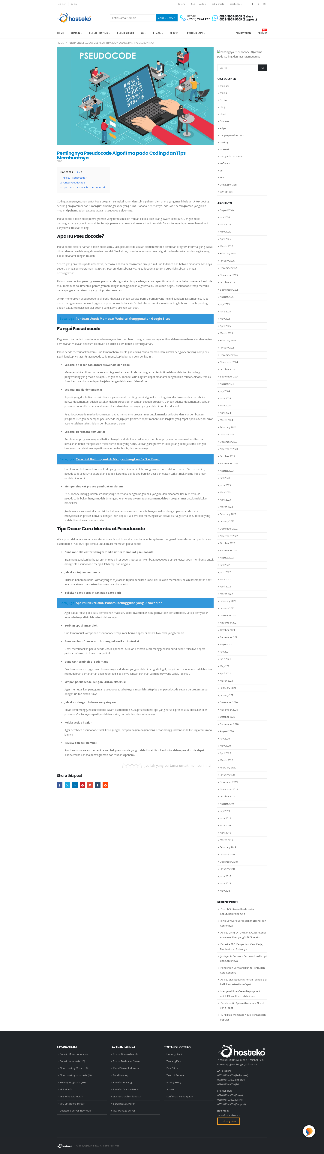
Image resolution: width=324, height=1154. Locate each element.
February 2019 (228, 847)
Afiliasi (202, 3)
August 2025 (227, 297)
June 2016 (225, 876)
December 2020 (229, 702)
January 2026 (227, 260)
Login (74, 3)
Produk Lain (195, 33)
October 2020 (227, 716)
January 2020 (227, 775)
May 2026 (225, 231)
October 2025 (227, 282)
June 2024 (225, 398)
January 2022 (227, 608)
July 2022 (225, 565)
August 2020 (227, 731)
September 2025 (229, 289)
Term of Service (175, 1075)
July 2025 (225, 304)
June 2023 (225, 485)
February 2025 (228, 340)
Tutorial (182, 3)
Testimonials (217, 3)
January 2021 (227, 695)
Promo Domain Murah (125, 1054)
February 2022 (228, 601)
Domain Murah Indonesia (74, 1054)
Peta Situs (172, 1068)
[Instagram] (264, 4)
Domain (75, 33)
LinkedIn (75, 785)
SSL (142, 33)
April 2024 (225, 412)
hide (78, 172)
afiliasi (223, 93)
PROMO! (262, 32)
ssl (221, 170)
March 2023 (226, 506)
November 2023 (229, 449)
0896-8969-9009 (226, 1084)
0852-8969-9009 (226, 1075)
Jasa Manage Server (124, 1110)
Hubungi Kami (174, 1054)
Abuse (170, 1089)
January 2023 (227, 521)
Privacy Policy (173, 1082)
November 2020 (229, 709)
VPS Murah (66, 1089)
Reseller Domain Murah (126, 1089)
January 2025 (227, 347)
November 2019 (229, 789)
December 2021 (229, 615)
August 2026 (227, 210)
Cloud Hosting (98, 33)
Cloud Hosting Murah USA (74, 1068)
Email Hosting (120, 1075)
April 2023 (225, 499)
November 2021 (229, 622)
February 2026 (228, 253)
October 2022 (227, 543)
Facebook (59, 785)
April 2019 (225, 832)
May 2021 (225, 666)
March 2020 (226, 760)
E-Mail (157, 33)
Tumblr (97, 785)
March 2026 (226, 246)
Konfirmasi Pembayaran (179, 1096)
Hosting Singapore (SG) (73, 1082)
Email (90, 785)
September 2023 (229, 463)
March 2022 (226, 594)
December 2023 (229, 441)
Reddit (105, 785)
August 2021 (227, 644)
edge (223, 128)
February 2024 (228, 427)
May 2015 (225, 890)
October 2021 (227, 630)
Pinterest (82, 785)
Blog (192, 3)
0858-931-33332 (226, 1079)
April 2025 (225, 326)
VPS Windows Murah (71, 1096)
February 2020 (228, 767)
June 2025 (225, 311)
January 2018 (227, 869)
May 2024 (225, 405)
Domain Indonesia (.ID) (72, 1061)
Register (61, 3)
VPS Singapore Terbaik (72, 1103)
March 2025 (226, 333)
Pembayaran (243, 33)
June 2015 (225, 883)
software (225, 163)
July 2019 (225, 811)
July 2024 (225, 391)
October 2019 (227, 796)
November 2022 (229, 536)
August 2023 (227, 470)
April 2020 (225, 753)
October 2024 (227, 369)
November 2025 (229, 275)
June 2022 (225, 572)
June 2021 (225, 659)
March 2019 (226, 840)
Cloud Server (125, 33)
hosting (224, 142)
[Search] (262, 67)
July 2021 (225, 651)
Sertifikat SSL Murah (124, 1103)
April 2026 (225, 239)
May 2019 (225, 825)
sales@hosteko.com (228, 1115)
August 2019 (227, 803)
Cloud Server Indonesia (126, 1068)
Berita (223, 100)
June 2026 (225, 224)
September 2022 (229, 550)
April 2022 (225, 586)
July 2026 (225, 217)
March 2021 (226, 680)
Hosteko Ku (234, 3)
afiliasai (224, 86)
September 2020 (229, 724)
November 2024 (229, 362)
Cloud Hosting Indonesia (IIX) (76, 1075)
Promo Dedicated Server (127, 1061)
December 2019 (229, 782)
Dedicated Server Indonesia (75, 1110)
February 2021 (228, 688)
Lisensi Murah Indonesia (127, 1096)
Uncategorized (228, 184)
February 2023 (228, 514)
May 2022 (225, 579)
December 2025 (229, 268)
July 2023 (225, 478)
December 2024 (229, 355)
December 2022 (229, 528)
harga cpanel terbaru (232, 135)
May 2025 (225, 318)
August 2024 (227, 384)
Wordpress (226, 191)
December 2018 (229, 861)
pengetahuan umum (231, 156)
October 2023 (227, 456)
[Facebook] (252, 4)
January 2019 (227, 854)
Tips (222, 177)
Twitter (67, 785)
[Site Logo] (74, 18)
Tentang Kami (174, 1061)
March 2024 (226, 420)
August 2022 (227, 557)
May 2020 (225, 745)
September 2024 (229, 376)
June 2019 (225, 818)
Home (60, 33)
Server (174, 33)
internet (224, 149)
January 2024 (227, 434)
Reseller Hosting (122, 1082)
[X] (258, 4)
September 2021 (229, 637)
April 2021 (225, 673)
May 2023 (225, 492)
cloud (223, 114)
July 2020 (225, 738)
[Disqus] (135, 849)
